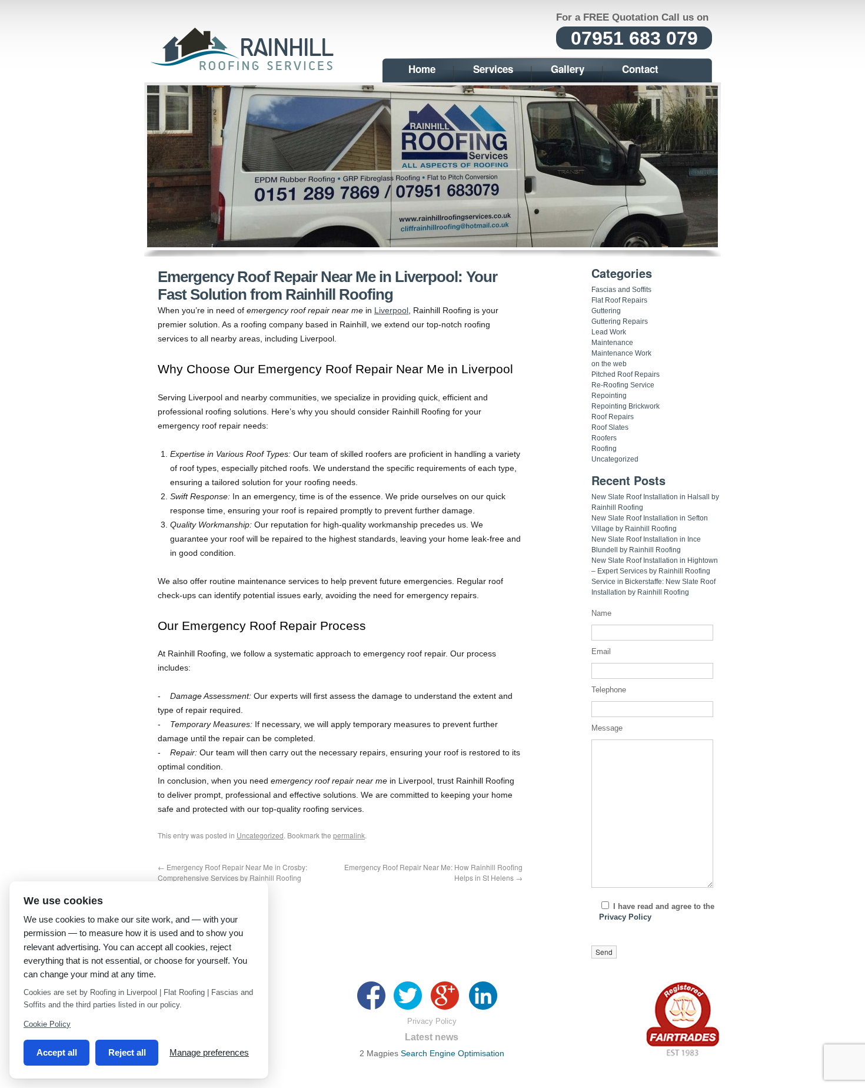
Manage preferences (209, 1052)
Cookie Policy (47, 1024)
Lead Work (608, 332)
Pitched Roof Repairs (625, 374)
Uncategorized (260, 835)
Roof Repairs (612, 417)
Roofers (604, 438)
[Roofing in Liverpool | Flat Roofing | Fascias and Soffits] (244, 69)
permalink (349, 835)
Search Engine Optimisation (452, 1053)
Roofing (604, 449)
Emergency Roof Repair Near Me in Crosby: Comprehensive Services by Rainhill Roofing (232, 872)
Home (421, 69)
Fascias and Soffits (621, 290)
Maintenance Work (621, 353)
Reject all (127, 1052)
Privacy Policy (625, 917)
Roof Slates (609, 427)
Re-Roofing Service (622, 385)
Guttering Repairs (619, 321)
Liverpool (391, 310)
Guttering (606, 311)
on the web (609, 364)
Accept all (56, 1052)
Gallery (567, 69)
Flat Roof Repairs (619, 300)
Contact (640, 69)
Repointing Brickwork (625, 406)
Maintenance (612, 343)
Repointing (609, 396)
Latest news (431, 1037)
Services (493, 69)
